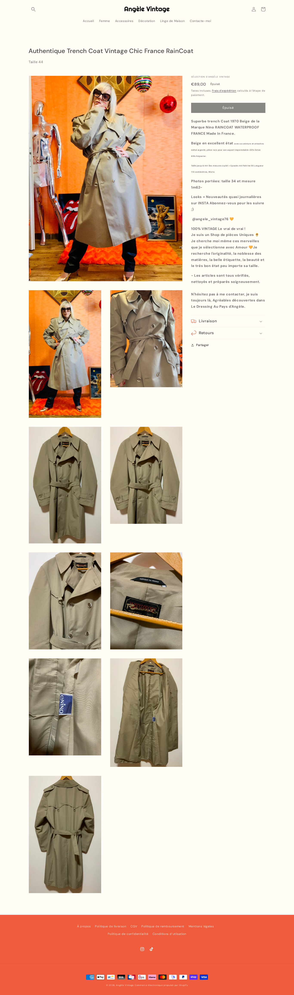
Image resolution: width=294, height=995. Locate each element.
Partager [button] (202, 345)
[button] (33, 9)
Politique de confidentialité (128, 934)
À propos (84, 926)
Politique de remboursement (162, 926)
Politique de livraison (110, 926)
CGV (133, 926)
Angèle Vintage (125, 985)
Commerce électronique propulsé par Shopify (161, 985)
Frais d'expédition (224, 90)
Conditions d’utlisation (169, 934)
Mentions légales (201, 926)
